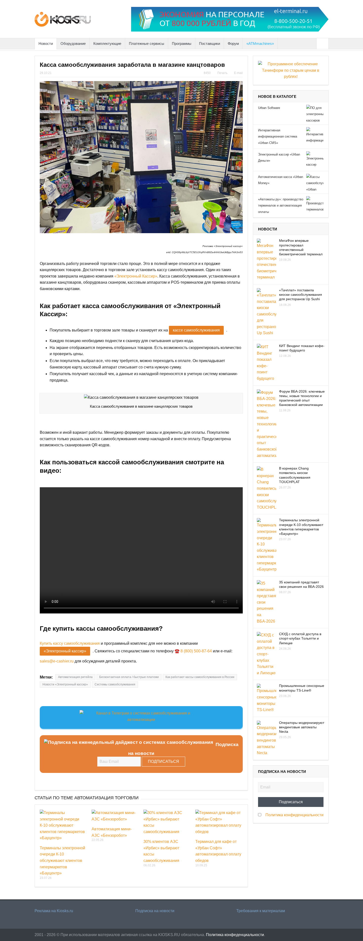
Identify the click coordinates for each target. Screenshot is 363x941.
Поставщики (209, 43)
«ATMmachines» (260, 43)
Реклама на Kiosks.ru (54, 911)
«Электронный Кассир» (135, 276)
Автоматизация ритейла (75, 677)
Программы (181, 43)
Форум (233, 43)
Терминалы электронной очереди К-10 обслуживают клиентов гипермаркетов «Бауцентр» (62, 860)
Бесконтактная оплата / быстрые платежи (129, 677)
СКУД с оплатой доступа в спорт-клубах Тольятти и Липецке (300, 638)
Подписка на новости (154, 911)
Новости (46, 43)
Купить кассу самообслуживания (70, 643)
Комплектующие (107, 43)
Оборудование (73, 43)
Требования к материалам (260, 911)
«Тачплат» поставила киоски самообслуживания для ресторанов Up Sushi (300, 294)
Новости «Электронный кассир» (65, 684)
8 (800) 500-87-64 (196, 651)
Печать (222, 73)
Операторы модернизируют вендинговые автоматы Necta (301, 727)
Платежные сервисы (146, 43)
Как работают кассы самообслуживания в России (199, 677)
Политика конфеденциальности (235, 935)
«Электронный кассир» (65, 651)
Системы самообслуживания (115, 684)
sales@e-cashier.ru (57, 661)
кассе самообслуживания (196, 330)
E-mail (238, 73)
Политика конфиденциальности (294, 815)
